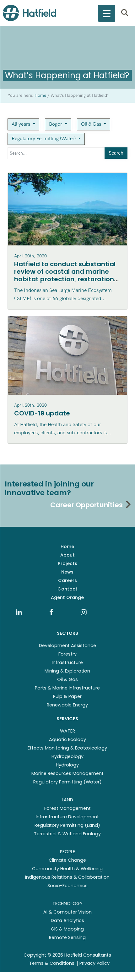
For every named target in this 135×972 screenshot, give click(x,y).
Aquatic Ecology (67, 739)
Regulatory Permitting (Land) (67, 825)
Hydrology (67, 765)
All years (21, 124)
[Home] (29, 13)
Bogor (56, 124)
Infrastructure (67, 662)
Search (116, 153)
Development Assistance (67, 645)
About (67, 555)
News (67, 572)
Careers (67, 580)
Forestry (67, 654)
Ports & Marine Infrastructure (67, 688)
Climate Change (67, 860)
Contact (67, 589)
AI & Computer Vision (67, 912)
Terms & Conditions (51, 963)
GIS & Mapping (67, 929)
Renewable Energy (67, 705)
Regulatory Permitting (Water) (44, 139)
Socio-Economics (67, 885)
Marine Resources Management (67, 773)
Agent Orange (67, 597)
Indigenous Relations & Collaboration (67, 877)
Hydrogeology (67, 756)
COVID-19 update (42, 413)
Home (67, 546)
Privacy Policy (94, 963)
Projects (67, 563)
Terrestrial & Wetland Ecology (67, 834)
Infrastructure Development (67, 817)
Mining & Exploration (67, 671)
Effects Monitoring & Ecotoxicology (67, 748)
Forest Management (67, 808)
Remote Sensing (67, 937)
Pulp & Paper (67, 696)
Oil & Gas (91, 124)
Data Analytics (67, 920)
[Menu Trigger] (106, 13)
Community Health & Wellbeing (67, 868)
